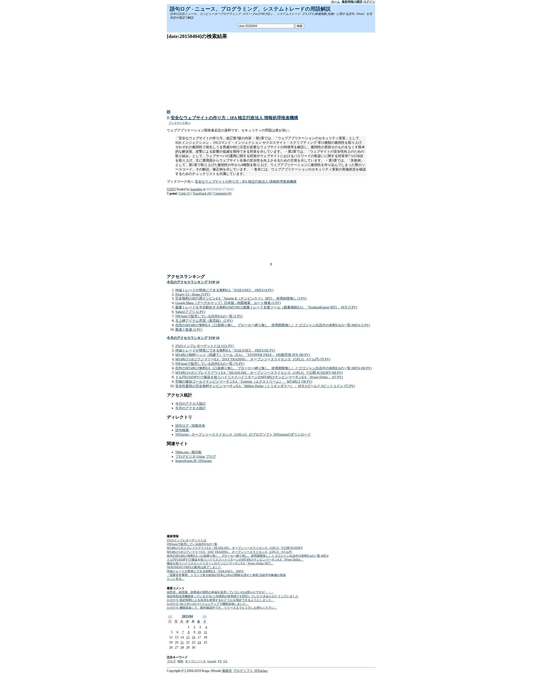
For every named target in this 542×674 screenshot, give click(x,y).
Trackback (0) (202, 193)
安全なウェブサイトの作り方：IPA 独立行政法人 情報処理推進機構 (234, 117)
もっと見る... (175, 579)
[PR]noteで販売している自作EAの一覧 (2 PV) (209, 316)
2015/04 (187, 616)
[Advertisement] (271, 73)
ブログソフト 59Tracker (250, 671)
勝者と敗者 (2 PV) (188, 329)
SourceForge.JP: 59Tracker (193, 461)
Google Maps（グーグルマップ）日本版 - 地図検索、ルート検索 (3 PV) (228, 303)
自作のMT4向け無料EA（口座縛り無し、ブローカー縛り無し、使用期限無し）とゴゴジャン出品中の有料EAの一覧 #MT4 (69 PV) (273, 368)
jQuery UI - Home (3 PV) (192, 294)
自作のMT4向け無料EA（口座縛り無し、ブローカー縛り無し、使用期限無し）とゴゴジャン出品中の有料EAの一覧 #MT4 (247, 555)
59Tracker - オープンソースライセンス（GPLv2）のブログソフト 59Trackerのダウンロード (243, 434)
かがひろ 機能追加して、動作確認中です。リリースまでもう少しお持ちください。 (222, 607)
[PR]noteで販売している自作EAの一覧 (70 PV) (209, 364)
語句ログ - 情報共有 (190, 425)
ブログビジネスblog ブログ (195, 456)
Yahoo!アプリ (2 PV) (190, 312)
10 (199, 632)
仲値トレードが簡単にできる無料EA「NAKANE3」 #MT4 (205, 571)
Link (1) (184, 193)
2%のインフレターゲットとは (186, 540)
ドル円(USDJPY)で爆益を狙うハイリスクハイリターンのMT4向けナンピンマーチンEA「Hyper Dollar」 (235, 559)
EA (225, 661)
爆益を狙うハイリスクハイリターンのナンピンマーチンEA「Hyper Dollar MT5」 (220, 563)
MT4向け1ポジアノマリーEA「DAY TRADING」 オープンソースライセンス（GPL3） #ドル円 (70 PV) (252, 359)
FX (220, 661)
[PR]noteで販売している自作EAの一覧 (192, 544)
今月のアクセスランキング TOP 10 (193, 338)
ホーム (335, 1)
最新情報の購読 (352, 1)
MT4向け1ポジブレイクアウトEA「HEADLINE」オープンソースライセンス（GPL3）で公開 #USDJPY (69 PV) (259, 372)
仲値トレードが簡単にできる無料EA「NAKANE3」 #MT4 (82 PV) (225, 350)
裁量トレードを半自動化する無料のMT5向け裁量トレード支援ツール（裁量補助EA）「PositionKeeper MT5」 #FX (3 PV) (266, 307)
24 (199, 642)
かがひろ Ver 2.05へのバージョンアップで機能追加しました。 (208, 604)
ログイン (369, 1)
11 (205, 632)
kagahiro (196, 189)
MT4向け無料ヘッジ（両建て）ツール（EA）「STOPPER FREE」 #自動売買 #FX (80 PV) (242, 355)
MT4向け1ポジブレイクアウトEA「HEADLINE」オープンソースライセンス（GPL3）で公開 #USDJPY (235, 548)
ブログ (171, 661)
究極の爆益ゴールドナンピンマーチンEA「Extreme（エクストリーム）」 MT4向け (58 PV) (243, 381)
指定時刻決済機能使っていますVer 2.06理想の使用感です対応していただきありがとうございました (233, 596)
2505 (171, 189)
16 (193, 637)
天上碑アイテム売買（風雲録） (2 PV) (204, 320)
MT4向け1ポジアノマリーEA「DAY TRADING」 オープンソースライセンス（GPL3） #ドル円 (229, 552)
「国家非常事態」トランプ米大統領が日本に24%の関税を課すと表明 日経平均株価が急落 (226, 575)
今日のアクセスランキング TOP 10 (193, 282)
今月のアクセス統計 (190, 408)
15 (187, 637)
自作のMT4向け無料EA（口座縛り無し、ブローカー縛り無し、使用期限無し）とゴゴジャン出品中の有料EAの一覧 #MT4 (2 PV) (272, 325)
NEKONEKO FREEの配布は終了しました (194, 567)
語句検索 (182, 430)
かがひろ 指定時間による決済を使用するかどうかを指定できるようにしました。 (220, 600)
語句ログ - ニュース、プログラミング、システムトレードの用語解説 (250, 9)
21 (182, 642)
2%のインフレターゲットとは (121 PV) (204, 346)
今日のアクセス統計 (190, 403)
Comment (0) (222, 193)
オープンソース (195, 661)
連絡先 (227, 671)
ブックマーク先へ (180, 122)
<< (170, 616)
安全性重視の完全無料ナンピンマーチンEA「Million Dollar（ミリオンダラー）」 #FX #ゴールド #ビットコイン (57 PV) (265, 386)
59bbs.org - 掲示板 (188, 452)
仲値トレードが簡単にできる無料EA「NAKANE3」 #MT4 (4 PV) (224, 290)
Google (211, 661)
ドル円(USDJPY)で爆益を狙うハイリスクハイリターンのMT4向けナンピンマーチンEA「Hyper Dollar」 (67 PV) (259, 377)
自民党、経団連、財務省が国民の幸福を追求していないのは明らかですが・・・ (220, 592)
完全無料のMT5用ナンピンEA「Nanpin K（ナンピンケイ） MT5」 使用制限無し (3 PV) (241, 298)
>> (205, 616)
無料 (180, 661)
